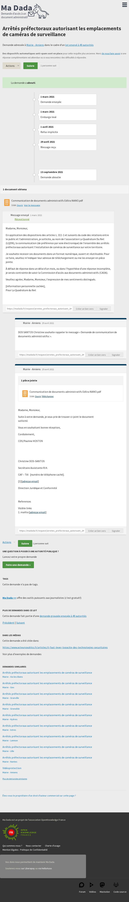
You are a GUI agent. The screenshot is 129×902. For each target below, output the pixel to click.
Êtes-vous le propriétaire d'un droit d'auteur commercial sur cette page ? (39, 795)
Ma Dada (25, 11)
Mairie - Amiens (35, 45)
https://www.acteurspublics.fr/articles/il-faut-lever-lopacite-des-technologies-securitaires (55, 647)
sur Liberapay (28, 868)
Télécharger (48, 396)
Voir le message (32, 205)
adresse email (30, 481)
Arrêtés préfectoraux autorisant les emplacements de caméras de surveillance (47, 672)
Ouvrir (20, 205)
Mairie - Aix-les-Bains (13, 676)
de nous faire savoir (111, 53)
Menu (124, 4)
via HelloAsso (45, 868)
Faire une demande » (18, 564)
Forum (82, 891)
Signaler (104, 308)
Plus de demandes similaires (15, 778)
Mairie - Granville (11, 697)
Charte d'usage (52, 845)
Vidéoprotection (12, 768)
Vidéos (92, 891)
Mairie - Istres (9, 729)
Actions (10, 65)
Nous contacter (33, 845)
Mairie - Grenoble (11, 708)
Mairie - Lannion (10, 740)
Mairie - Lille (8, 751)
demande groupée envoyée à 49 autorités (63, 616)
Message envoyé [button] (20, 215)
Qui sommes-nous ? (12, 845)
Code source (120, 891)
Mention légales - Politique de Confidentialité (25, 849)
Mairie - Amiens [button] (32, 323)
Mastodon (105, 891)
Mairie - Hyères (10, 719)
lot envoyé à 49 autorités (79, 45)
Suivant (20, 622)
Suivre (30, 65)
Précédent (8, 622)
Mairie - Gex (8, 687)
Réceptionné (22, 219)
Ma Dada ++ (9, 597)
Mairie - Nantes (10, 761)
